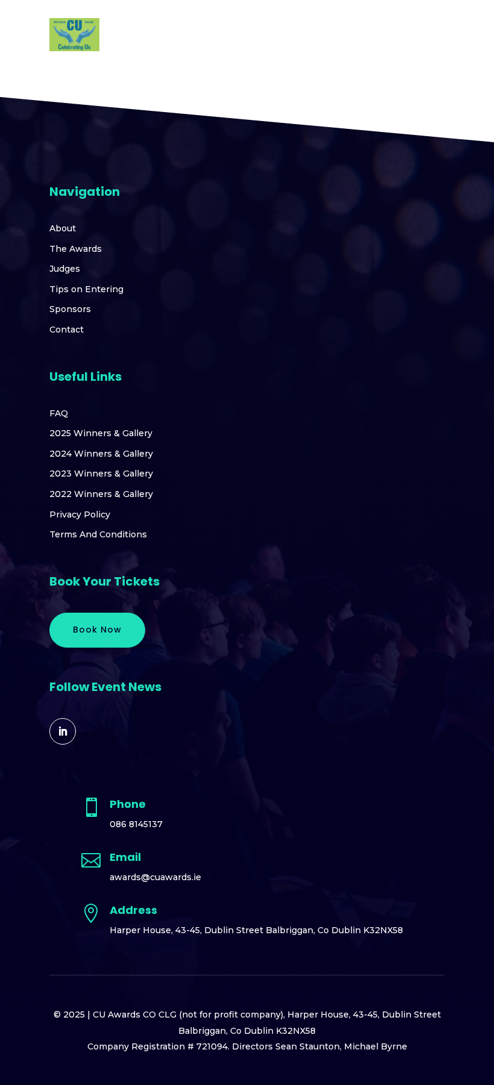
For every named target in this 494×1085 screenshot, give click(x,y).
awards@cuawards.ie (155, 877)
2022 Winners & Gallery (101, 494)
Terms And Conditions (98, 534)
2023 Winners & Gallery (101, 473)
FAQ (58, 413)
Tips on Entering (86, 289)
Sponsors (70, 309)
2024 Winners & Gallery (101, 453)
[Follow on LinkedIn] (62, 731)
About (62, 228)
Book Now (97, 630)
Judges (64, 268)
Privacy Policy (79, 514)
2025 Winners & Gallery (100, 433)
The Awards (75, 248)
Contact (66, 329)
